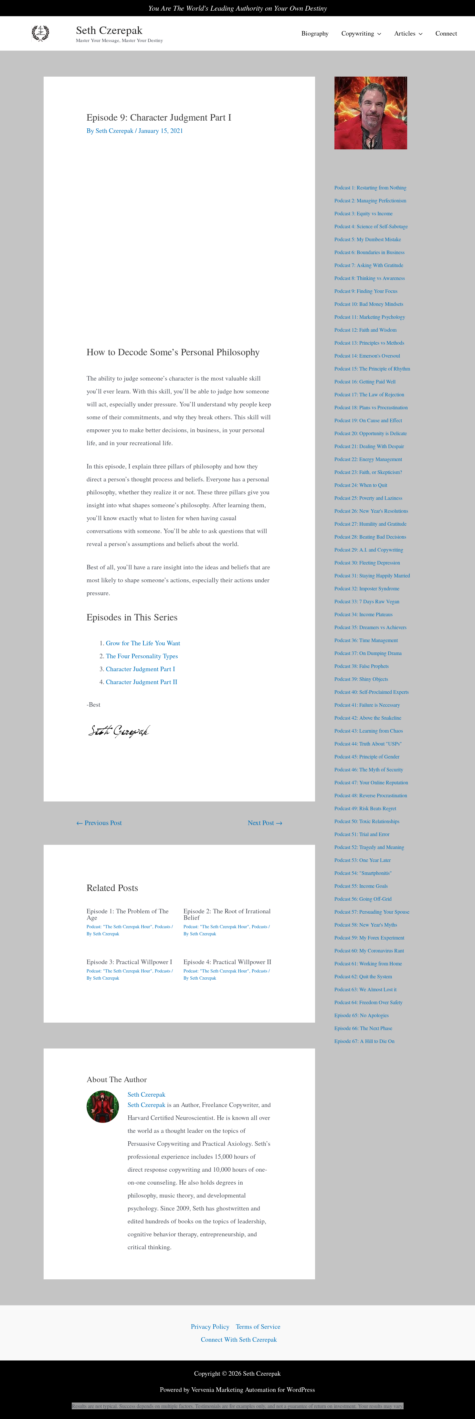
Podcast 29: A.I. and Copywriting (368, 549)
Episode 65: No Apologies (361, 1015)
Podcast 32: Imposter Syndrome (366, 588)
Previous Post (99, 822)
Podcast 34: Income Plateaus (363, 614)
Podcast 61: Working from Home (368, 963)
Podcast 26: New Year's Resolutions (371, 510)
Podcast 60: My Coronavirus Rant (369, 950)
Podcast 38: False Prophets (361, 665)
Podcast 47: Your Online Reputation (371, 782)
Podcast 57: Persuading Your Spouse (371, 911)
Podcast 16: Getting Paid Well (365, 381)
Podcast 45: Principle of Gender (366, 756)
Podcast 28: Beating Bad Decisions (370, 536)
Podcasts (162, 926)
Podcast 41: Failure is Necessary (367, 704)
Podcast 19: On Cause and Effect (368, 420)
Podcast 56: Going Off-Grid (363, 898)
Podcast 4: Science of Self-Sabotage (371, 226)
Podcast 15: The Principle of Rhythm (372, 368)
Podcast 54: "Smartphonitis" (363, 872)
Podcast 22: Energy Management (368, 459)
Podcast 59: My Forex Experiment (369, 937)
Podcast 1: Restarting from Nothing (370, 187)
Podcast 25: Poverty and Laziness (368, 497)
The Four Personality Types (142, 655)
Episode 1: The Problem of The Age (128, 914)
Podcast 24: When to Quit (360, 484)
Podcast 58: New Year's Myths (365, 924)
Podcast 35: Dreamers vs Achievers (370, 627)
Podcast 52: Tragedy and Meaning (369, 847)
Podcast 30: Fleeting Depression (367, 562)
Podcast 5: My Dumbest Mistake (367, 239)
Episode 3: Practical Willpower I (129, 961)
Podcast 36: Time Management (366, 640)
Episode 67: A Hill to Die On (364, 1040)
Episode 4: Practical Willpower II (227, 961)
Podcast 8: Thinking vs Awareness (369, 277)
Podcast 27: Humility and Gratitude (370, 523)
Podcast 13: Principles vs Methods (369, 342)
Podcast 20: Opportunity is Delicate (370, 433)
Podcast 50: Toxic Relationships (366, 821)
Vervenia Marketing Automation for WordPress (253, 1389)
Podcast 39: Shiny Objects (361, 678)
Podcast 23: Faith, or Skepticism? (368, 471)
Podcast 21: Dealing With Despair (369, 446)
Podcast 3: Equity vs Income (363, 213)
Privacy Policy (210, 1326)
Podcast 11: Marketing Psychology (369, 316)
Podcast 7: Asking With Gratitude (368, 265)
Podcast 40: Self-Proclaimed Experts (371, 691)
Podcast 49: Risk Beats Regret (365, 808)
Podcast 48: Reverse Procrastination (370, 795)
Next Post (265, 822)
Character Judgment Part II (141, 681)
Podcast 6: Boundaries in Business (369, 252)
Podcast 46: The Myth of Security (368, 769)
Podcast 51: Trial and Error (361, 834)
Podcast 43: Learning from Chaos (368, 730)
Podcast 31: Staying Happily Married (372, 575)
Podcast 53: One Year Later (362, 859)
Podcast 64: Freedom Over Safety (368, 1002)
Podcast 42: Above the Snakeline (367, 717)
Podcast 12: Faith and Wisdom (365, 329)
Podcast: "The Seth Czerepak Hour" (119, 926)
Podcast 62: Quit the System (363, 976)
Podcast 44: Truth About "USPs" (368, 743)
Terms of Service (258, 1326)
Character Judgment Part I (140, 668)
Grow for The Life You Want (143, 643)
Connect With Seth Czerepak (239, 1339)
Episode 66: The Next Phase (363, 1028)
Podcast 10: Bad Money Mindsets (368, 303)
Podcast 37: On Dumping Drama (368, 653)
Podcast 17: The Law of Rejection (369, 394)
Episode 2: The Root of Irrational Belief (227, 914)
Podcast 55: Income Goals (361, 885)
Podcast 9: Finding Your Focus (365, 290)
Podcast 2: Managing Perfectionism (370, 200)
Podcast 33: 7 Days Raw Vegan (366, 601)
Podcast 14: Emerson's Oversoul (367, 355)
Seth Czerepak (109, 29)
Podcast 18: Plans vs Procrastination (371, 407)
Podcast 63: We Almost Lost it (365, 989)
